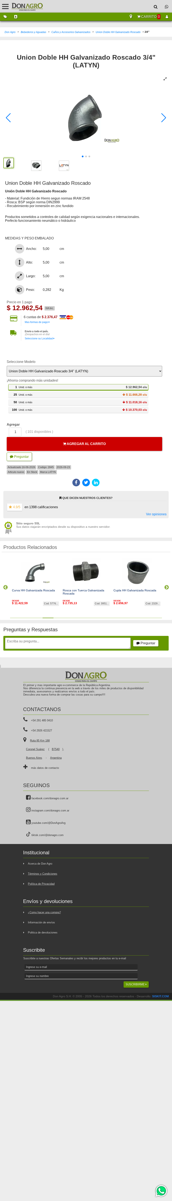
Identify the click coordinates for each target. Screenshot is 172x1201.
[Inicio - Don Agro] (24, 6)
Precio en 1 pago (19, 302)
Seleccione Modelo (21, 362)
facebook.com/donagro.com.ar (49, 798)
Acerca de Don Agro (40, 863)
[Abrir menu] (5, 6)
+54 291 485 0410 (42, 720)
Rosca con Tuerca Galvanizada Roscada (83, 592)
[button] (8, 117)
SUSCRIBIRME (136, 984)
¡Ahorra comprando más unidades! (32, 380)
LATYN (52, 472)
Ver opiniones (156, 514)
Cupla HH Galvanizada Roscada (134, 590)
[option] (35, 585)
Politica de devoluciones (42, 932)
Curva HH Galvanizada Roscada (33, 590)
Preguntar (21, 456)
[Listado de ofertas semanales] (5, 17)
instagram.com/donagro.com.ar (50, 810)
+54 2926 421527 (41, 730)
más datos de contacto (45, 767)
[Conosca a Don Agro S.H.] (15, 17)
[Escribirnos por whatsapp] (166, 6)
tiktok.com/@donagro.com (47, 835)
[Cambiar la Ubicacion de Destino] (131, 17)
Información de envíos (41, 922)
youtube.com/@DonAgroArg (48, 822)
